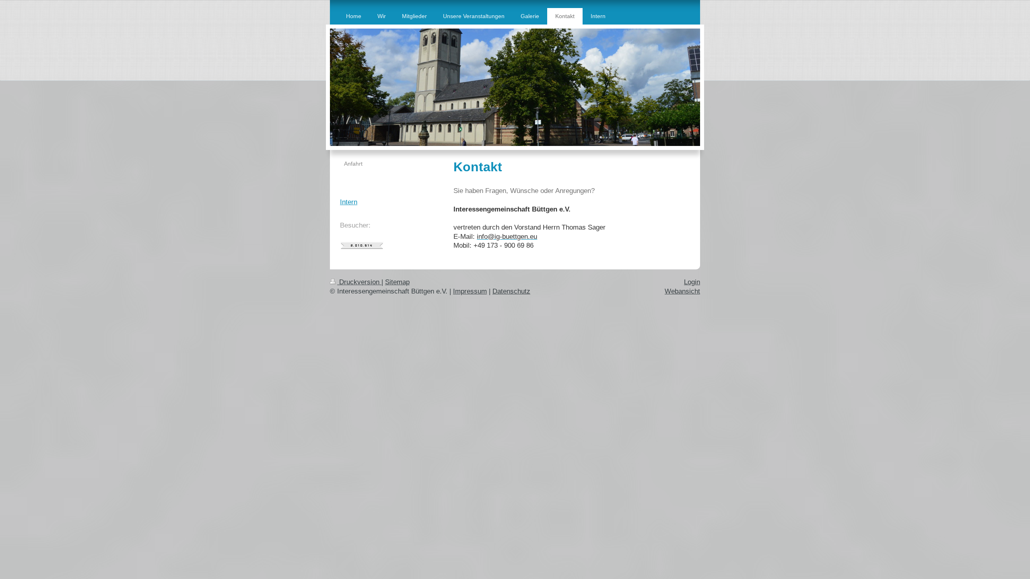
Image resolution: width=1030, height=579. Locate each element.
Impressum (470, 291)
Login (692, 282)
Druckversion (359, 282)
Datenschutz (511, 291)
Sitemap (397, 282)
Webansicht (682, 291)
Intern (348, 202)
